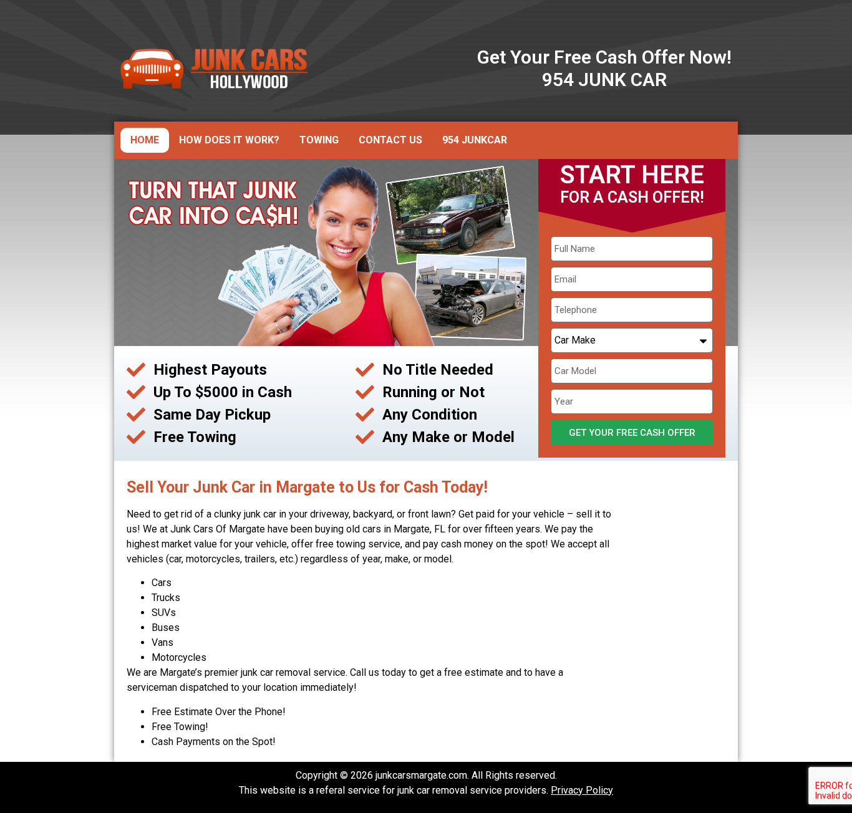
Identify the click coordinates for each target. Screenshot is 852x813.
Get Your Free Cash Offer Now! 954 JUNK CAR (604, 68)
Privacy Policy (582, 790)
